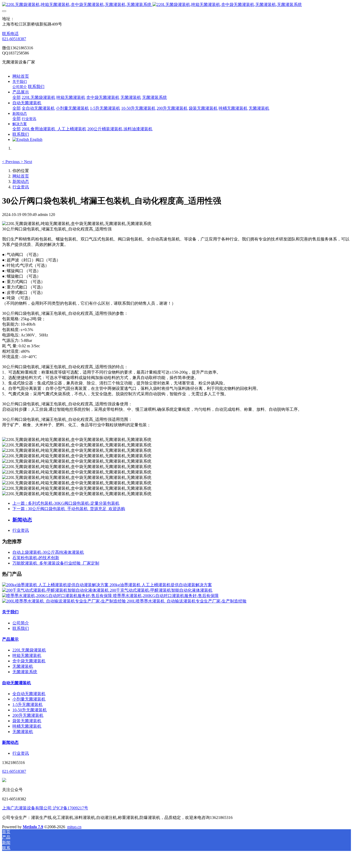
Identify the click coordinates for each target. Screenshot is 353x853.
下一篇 (68, 508)
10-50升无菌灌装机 (29, 710)
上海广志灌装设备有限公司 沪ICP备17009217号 (45, 808)
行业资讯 (20, 187)
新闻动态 (20, 181)
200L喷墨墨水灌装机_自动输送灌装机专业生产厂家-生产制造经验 (187, 601)
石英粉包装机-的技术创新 (35, 558)
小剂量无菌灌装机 (28, 699)
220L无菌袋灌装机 (29, 650)
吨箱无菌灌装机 (26, 655)
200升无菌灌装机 (27, 715)
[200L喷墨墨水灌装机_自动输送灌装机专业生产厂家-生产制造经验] (64, 601)
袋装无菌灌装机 (26, 721)
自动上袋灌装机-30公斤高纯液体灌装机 (48, 552)
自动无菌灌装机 (16, 683)
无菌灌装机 (22, 666)
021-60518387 (14, 39)
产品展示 (10, 639)
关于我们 (10, 612)
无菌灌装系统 (24, 672)
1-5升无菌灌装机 (27, 704)
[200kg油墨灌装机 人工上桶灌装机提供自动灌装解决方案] (56, 585)
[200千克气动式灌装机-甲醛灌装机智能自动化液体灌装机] (56, 590)
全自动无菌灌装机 (28, 693)
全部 (16, 97)
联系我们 (20, 628)
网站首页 (20, 76)
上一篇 (65, 503)
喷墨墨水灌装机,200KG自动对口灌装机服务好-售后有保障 (166, 595)
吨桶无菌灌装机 (26, 726)
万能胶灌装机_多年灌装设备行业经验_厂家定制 (55, 563)
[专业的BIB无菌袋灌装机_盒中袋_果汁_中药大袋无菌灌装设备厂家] (176, 4)
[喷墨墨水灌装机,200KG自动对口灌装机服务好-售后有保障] (57, 595)
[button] (11, 161)
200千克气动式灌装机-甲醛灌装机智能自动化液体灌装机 (161, 590)
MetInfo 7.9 (33, 827)
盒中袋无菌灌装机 (28, 661)
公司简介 (20, 623)
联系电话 (10, 33)
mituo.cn (74, 827)
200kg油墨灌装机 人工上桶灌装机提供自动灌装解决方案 (161, 585)
